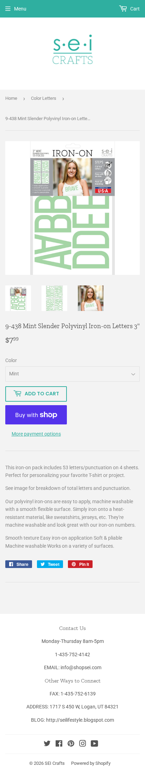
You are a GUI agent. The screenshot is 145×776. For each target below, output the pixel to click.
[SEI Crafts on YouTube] (94, 744)
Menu (20, 9)
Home (11, 98)
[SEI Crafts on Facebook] (59, 744)
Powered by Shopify (91, 763)
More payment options (36, 434)
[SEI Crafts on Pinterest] (71, 744)
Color (11, 360)
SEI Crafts (55, 763)
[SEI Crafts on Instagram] (82, 744)
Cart (134, 9)
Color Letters (43, 98)
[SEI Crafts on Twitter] (47, 744)
